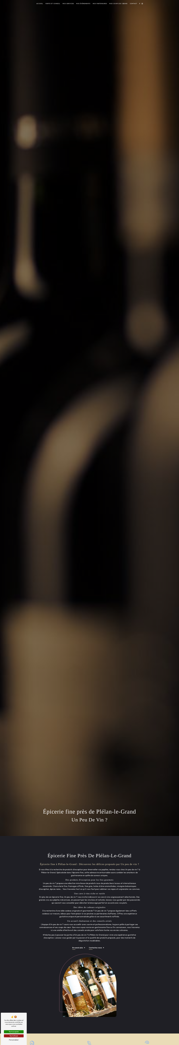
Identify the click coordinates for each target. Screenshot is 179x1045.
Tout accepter (14, 1032)
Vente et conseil (52, 3)
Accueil (39, 3)
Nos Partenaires (100, 3)
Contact (133, 3)
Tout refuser (13, 1036)
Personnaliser (14, 1040)
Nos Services (68, 3)
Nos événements (83, 3)
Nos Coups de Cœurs (118, 3)
